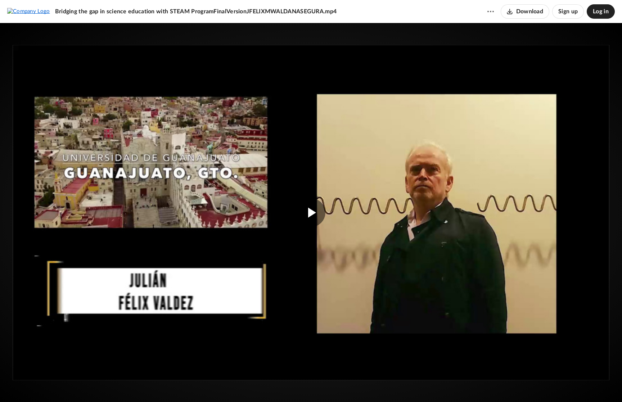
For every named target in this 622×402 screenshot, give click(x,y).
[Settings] (594, 386)
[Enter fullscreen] (587, 64)
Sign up (568, 11)
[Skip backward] (47, 386)
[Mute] (581, 386)
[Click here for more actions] (490, 11)
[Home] (28, 11)
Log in (601, 11)
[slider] (311, 371)
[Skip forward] (60, 386)
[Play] (26, 386)
